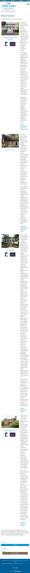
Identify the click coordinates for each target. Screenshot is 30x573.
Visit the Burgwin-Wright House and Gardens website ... (24, 127)
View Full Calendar (15, 553)
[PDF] (27, 14)
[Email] (28, 14)
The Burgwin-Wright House (10, 37)
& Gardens (10, 39)
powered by (11, 571)
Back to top (14, 567)
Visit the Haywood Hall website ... (23, 410)
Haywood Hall (10, 250)
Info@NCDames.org (25, 563)
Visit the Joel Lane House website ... (23, 524)
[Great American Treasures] (10, 254)
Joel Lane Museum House (10, 430)
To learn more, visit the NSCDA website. (15, 534)
